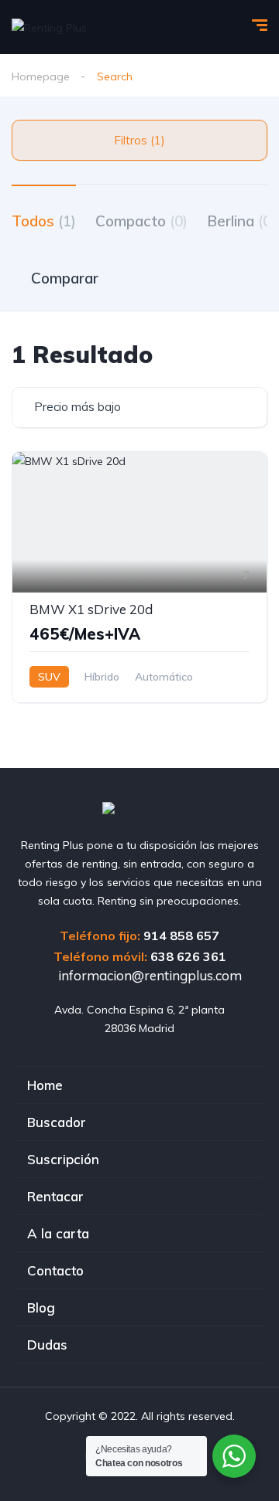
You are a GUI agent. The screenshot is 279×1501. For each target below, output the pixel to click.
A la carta (58, 1233)
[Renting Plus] (49, 26)
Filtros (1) (139, 140)
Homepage (41, 76)
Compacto (141, 221)
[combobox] (139, 407)
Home (45, 1085)
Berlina (241, 221)
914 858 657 (181, 935)
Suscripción (63, 1159)
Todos (44, 221)
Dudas (47, 1344)
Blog (41, 1307)
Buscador (56, 1122)
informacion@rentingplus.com (148, 975)
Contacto (55, 1270)
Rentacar (55, 1196)
